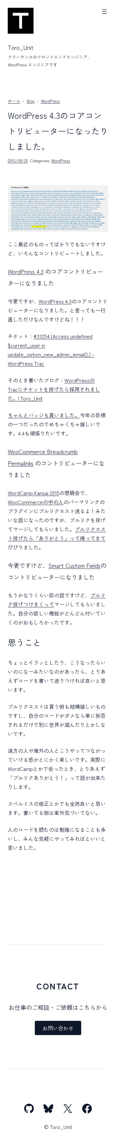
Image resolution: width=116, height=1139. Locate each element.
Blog (30, 101)
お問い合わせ (58, 1028)
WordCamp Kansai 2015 (33, 493)
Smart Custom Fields (74, 565)
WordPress (50, 101)
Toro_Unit (21, 47)
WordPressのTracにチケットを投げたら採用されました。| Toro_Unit (54, 389)
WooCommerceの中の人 (35, 502)
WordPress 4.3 (26, 271)
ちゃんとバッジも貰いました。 (44, 415)
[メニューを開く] (104, 12)
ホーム (14, 101)
